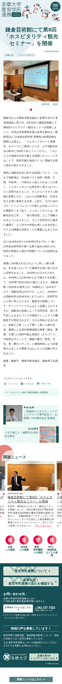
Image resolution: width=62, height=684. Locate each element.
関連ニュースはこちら (29, 679)
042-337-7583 (46, 607)
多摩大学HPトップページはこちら (42, 657)
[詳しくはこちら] (31, 461)
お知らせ (9, 55)
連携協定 (44, 392)
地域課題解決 (33, 392)
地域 (24, 392)
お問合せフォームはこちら (18, 607)
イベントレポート (26, 55)
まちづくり (16, 392)
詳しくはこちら (43, 525)
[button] (26, 109)
